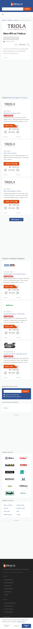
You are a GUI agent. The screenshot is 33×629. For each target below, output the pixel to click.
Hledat (27, 9)
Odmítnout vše (6, 626)
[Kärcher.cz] (10, 486)
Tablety (18, 514)
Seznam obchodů (8, 609)
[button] (10, 105)
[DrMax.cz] (23, 458)
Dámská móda (20, 505)
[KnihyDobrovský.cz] (10, 465)
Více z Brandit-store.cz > (9, 351)
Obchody (10, 20)
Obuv (17, 511)
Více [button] (25, 121)
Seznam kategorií (8, 612)
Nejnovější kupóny (8, 606)
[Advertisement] (16, 77)
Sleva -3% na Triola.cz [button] (10, 153)
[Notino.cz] (10, 472)
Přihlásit (25, 391)
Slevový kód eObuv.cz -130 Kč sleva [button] (14, 314)
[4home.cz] (23, 472)
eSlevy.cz (4, 20)
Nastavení (16, 626)
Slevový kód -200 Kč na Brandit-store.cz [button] (15, 354)
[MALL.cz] (23, 465)
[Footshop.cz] (23, 486)
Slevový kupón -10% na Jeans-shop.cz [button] (15, 274)
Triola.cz (16, 20)
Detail (19, 137)
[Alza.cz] (10, 458)
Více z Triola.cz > (8, 111)
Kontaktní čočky (20, 508)
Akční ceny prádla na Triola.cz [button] (12, 191)
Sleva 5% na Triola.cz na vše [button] (12, 113)
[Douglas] (10, 493)
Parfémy (6, 508)
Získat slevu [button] (10, 38)
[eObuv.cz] (23, 493)
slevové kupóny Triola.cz (17, 97)
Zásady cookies (21, 621)
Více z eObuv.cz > (8, 311)
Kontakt (6, 594)
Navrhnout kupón (8, 579)
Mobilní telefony (8, 514)
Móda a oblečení (8, 505)
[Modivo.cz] (10, 479)
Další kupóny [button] (15, 219)
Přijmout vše (26, 626)
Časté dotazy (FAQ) (8, 582)
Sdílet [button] (6, 57)
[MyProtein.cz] (23, 479)
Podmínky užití (7, 591)
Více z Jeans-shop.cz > (9, 271)
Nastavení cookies (8, 588)
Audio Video (7, 511)
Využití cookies (7, 585)
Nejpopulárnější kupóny (10, 603)
